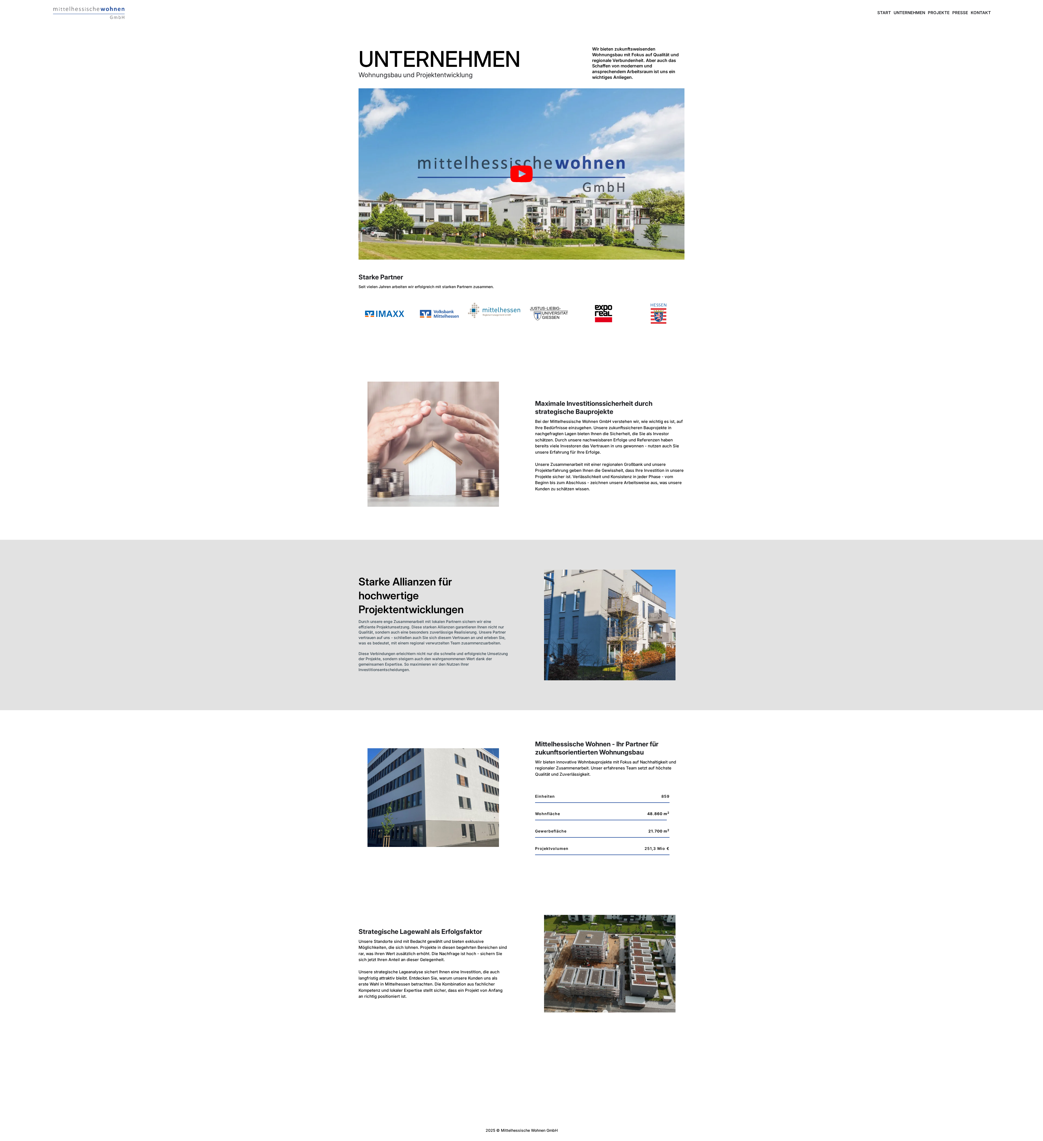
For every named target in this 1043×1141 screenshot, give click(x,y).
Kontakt (981, 12)
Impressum (478, 1115)
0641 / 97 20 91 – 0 (490, 1072)
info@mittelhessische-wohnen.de (503, 1080)
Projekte (939, 12)
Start (884, 12)
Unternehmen (909, 12)
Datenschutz (479, 1107)
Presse (960, 12)
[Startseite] (88, 13)
